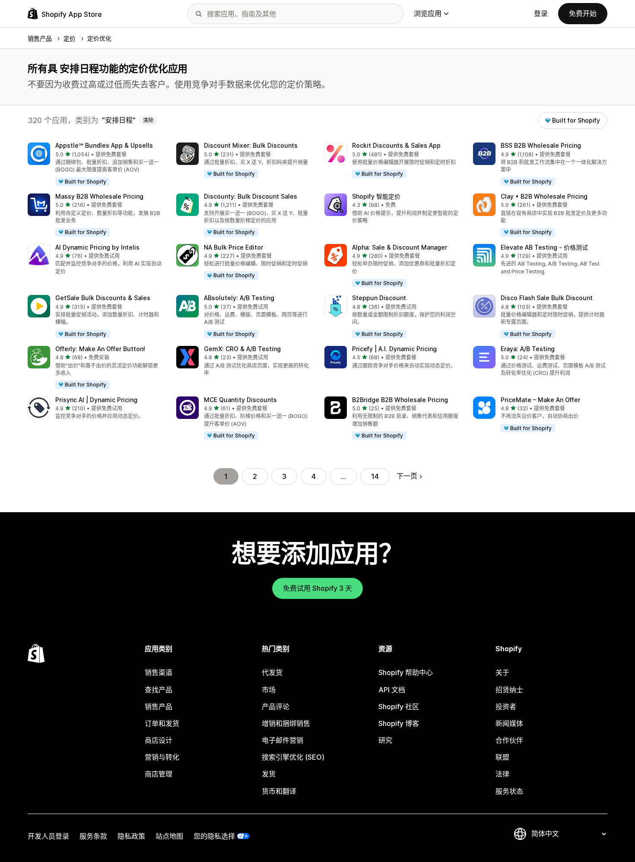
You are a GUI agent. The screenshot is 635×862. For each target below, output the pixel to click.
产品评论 (275, 706)
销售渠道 (158, 672)
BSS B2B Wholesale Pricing (541, 145)
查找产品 (158, 689)
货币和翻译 (279, 791)
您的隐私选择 (214, 836)
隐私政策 (131, 836)
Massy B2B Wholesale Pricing (99, 196)
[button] (95, 165)
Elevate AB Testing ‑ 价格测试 (544, 247)
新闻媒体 (509, 723)
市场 (269, 689)
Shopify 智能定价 (376, 196)
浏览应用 (427, 13)
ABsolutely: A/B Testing (239, 297)
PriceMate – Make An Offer (540, 399)
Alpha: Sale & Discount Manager (399, 247)
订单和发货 (162, 723)
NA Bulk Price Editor (233, 247)
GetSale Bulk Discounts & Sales (102, 297)
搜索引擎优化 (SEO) (293, 757)
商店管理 (158, 774)
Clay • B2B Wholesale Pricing (544, 196)
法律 (502, 774)
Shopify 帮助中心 (405, 672)
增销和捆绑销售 (286, 723)
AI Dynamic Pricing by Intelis (97, 247)
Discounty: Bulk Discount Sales (250, 196)
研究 (385, 740)
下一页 (407, 476)
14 (375, 476)
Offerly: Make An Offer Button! (100, 348)
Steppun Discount (379, 297)
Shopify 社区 (398, 706)
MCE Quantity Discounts (240, 399)
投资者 (505, 706)
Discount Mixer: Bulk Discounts (251, 145)
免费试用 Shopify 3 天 (317, 588)
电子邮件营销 (282, 740)
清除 (148, 120)
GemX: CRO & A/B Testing (242, 348)
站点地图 (169, 836)
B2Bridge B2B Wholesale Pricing (400, 399)
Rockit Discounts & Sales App (396, 145)
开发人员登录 (48, 836)
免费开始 (583, 13)
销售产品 (158, 706)
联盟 (502, 757)
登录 (541, 13)
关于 (502, 672)
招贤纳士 (509, 689)
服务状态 (509, 791)
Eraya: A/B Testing (528, 348)
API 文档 (391, 689)
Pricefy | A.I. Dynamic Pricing (394, 348)
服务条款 (93, 836)
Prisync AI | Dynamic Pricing (96, 399)
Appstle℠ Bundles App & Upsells (104, 145)
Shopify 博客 (398, 723)
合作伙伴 (509, 740)
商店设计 (158, 740)
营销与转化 (162, 757)
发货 (269, 774)
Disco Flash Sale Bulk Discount (547, 297)
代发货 (272, 672)
